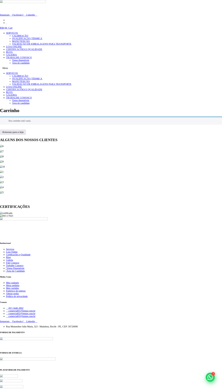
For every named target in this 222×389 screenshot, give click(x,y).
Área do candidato (21, 63)
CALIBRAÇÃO (20, 35)
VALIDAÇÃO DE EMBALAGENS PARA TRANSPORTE (41, 44)
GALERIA (11, 54)
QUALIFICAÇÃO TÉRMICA (27, 38)
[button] (111, 68)
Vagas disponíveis (20, 60)
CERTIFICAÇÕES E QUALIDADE (24, 49)
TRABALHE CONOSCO (19, 57)
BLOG (9, 52)
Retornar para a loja (13, 132)
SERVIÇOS (12, 33)
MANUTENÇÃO (21, 41)
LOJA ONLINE (14, 46)
